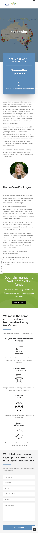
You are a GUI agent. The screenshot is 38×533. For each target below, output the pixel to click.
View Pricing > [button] (19, 302)
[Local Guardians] (9, 4)
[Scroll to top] (34, 529)
